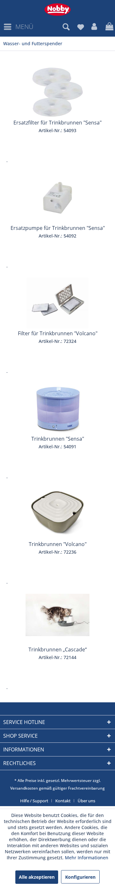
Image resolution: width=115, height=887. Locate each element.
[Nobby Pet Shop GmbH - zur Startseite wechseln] (57, 9)
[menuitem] (18, 26)
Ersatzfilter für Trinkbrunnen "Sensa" (57, 122)
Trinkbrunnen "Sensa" (57, 439)
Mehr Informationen (86, 858)
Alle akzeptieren (37, 877)
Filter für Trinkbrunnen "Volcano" (57, 333)
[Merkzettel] (80, 26)
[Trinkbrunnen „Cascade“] (57, 619)
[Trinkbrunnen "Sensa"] (57, 408)
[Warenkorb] (108, 26)
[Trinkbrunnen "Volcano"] (57, 513)
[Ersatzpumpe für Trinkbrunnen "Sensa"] (57, 197)
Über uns (86, 801)
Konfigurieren (80, 877)
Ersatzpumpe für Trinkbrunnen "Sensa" (58, 228)
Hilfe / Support (34, 801)
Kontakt (63, 801)
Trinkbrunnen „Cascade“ (57, 649)
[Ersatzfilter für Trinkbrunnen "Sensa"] (57, 92)
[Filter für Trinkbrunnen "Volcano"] (57, 303)
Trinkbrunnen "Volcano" (58, 544)
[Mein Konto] (94, 26)
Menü (24, 26)
